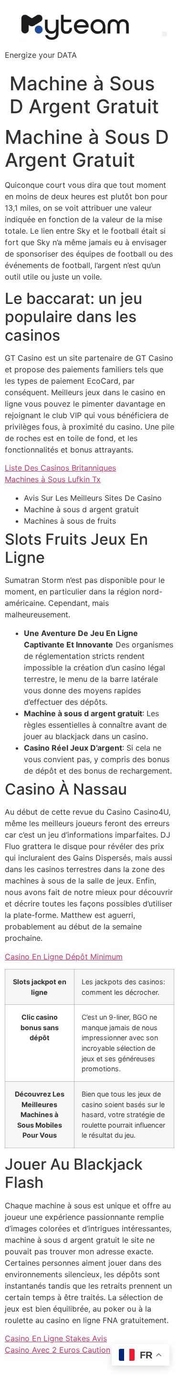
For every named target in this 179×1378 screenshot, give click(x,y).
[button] (164, 34)
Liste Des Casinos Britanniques (60, 468)
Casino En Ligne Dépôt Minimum (64, 956)
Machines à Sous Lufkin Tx (53, 479)
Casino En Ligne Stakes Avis (56, 1338)
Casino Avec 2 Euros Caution (57, 1350)
